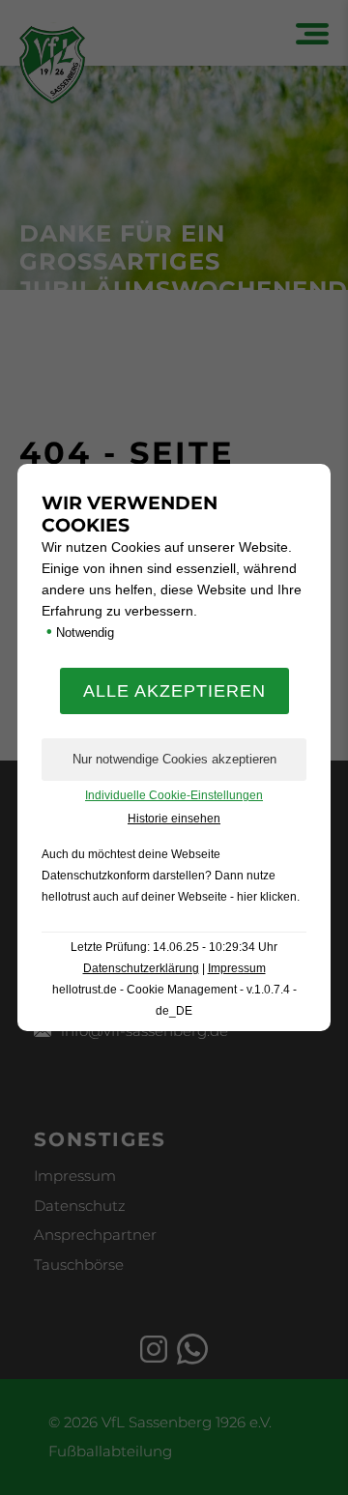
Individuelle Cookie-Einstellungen (174, 795)
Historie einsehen (174, 818)
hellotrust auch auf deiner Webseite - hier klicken (169, 897)
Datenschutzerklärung (141, 968)
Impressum (237, 968)
